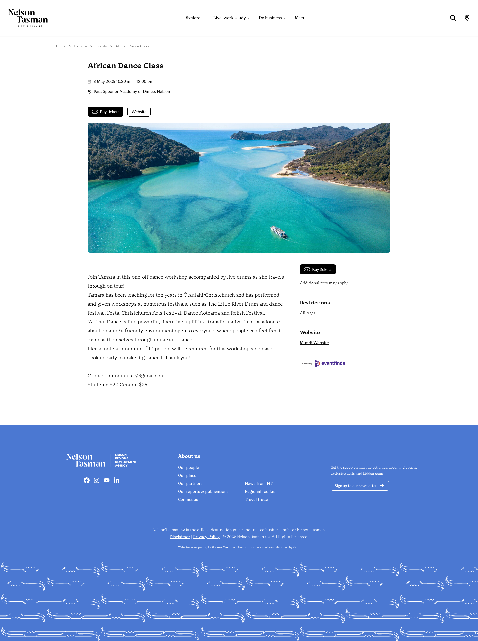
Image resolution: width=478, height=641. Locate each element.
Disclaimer (180, 536)
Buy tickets (109, 111)
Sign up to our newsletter (356, 485)
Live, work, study (229, 17)
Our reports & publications (203, 491)
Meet (299, 17)
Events (101, 46)
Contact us (188, 499)
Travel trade (256, 499)
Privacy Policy (206, 536)
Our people (188, 467)
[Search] (453, 18)
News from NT (259, 483)
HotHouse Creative (221, 547)
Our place (187, 475)
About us (189, 456)
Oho (296, 547)
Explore (193, 17)
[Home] (24, 17)
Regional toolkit (260, 491)
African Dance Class (132, 46)
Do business (270, 17)
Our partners (190, 483)
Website (139, 111)
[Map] (467, 18)
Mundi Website (314, 342)
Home (61, 46)
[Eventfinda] (345, 363)
